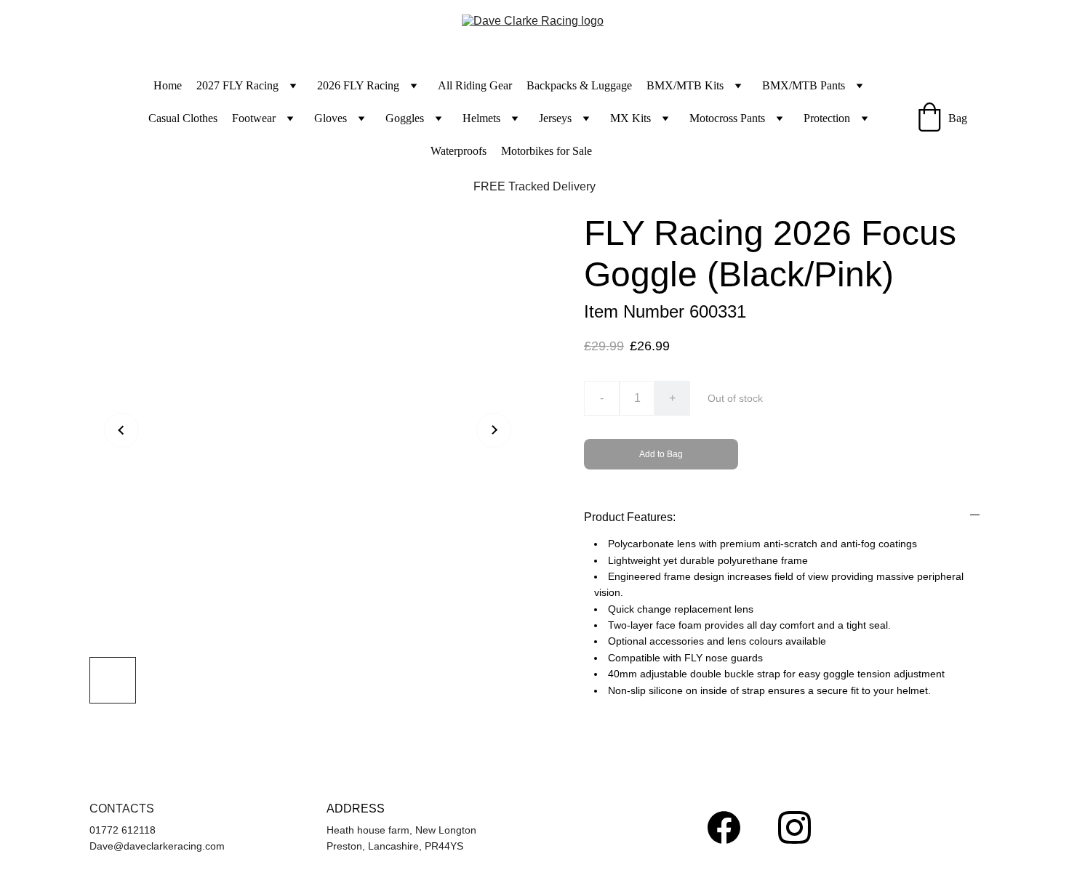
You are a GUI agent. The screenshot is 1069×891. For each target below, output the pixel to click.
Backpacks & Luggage (579, 85)
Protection (827, 118)
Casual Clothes (182, 118)
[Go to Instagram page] (794, 827)
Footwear (254, 118)
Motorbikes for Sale (546, 151)
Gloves (330, 118)
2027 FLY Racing (237, 85)
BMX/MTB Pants (803, 85)
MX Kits (630, 118)
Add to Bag (661, 454)
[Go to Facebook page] (724, 827)
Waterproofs (459, 151)
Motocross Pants (727, 118)
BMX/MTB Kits (685, 85)
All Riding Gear (475, 85)
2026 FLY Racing (358, 85)
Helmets (481, 118)
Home (167, 85)
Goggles (404, 118)
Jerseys (555, 118)
